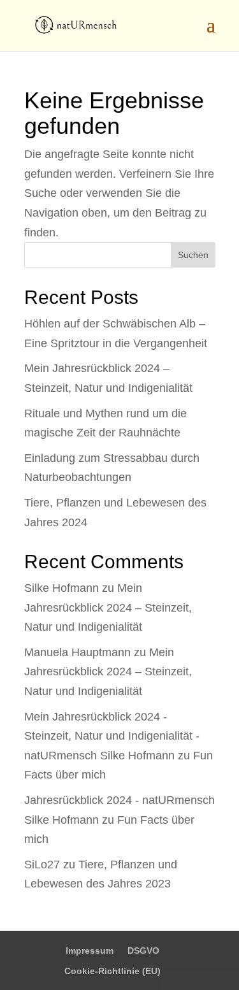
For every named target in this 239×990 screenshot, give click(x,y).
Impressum (89, 950)
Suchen (193, 255)
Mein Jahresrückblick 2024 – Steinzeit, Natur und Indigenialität (108, 607)
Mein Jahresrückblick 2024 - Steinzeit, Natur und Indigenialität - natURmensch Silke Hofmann (111, 736)
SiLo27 (42, 864)
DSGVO (143, 950)
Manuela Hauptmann (77, 652)
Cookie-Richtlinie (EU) (112, 971)
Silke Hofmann (61, 588)
